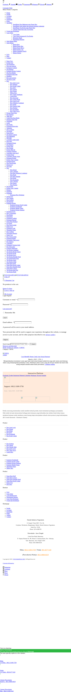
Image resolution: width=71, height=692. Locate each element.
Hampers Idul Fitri (11, 119)
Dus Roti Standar (15, 176)
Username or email (10, 300)
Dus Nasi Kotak (11, 163)
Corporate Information (8, 563)
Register (6, 339)
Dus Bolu (9, 131)
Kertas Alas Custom (12, 188)
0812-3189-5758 (30, 550)
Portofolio (9, 19)
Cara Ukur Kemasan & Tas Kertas (23, 36)
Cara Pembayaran (11, 495)
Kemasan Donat (11, 143)
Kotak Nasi (9, 63)
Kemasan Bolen (11, 238)
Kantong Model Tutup (16, 208)
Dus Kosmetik (14, 180)
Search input (6, 344)
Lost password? (7, 309)
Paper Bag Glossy (11, 268)
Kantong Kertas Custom (13, 71)
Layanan (9, 16)
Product (8, 18)
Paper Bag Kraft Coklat (13, 265)
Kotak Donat (10, 155)
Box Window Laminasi (17, 103)
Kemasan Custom (11, 68)
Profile (8, 14)
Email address (8, 322)
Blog (7, 56)
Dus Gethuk (10, 200)
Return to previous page (10, 346)
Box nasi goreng (11, 78)
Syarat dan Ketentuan (12, 31)
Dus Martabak (10, 136)
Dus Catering (14, 171)
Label (8, 123)
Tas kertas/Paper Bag (12, 258)
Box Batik (9, 124)
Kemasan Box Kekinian (17, 195)
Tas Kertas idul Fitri (12, 270)
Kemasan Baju (10, 161)
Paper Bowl (9, 133)
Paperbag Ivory (10, 211)
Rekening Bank (17, 38)
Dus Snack (13, 183)
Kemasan (9, 193)
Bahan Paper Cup (18, 49)
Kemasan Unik (10, 228)
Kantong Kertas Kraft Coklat (18, 205)
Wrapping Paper (11, 230)
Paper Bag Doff (11, 263)
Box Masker (13, 84)
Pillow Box (13, 93)
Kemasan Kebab (11, 158)
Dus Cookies (10, 129)
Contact (8, 58)
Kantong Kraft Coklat (12, 461)
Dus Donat (13, 170)
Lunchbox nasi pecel (12, 153)
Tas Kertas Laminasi (12, 250)
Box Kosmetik (14, 109)
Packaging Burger (11, 233)
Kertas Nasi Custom (12, 160)
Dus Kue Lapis (10, 79)
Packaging (9, 216)
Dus (7, 168)
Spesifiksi (9, 23)
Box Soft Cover (14, 83)
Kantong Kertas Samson (17, 210)
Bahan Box (16, 44)
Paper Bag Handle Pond (13, 267)
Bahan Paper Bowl (18, 48)
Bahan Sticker (17, 53)
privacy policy (50, 335)
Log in (5, 317)
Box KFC (13, 88)
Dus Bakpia (9, 69)
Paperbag (9, 191)
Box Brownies (10, 247)
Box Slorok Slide (15, 106)
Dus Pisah (13, 175)
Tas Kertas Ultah (11, 262)
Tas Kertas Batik (11, 272)
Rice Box (9, 141)
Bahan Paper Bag (18, 46)
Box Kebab (9, 148)
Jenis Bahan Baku (11, 41)
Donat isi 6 (9, 196)
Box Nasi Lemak (11, 237)
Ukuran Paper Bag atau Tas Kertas (23, 29)
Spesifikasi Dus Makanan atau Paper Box (25, 24)
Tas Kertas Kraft (11, 253)
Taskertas (9, 128)
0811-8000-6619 (43, 555)
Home (8, 13)
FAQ (7, 54)
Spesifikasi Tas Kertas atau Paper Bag (24, 28)
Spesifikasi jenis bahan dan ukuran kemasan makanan (28, 26)
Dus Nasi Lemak (11, 225)
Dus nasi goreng (11, 66)
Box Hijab (13, 104)
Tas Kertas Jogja (11, 260)
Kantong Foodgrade (16, 206)
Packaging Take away (12, 240)
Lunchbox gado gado (12, 140)
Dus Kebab (9, 186)
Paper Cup (9, 235)
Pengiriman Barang (18, 39)
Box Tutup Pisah (15, 99)
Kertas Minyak (10, 150)
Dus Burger (9, 201)
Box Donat (13, 91)
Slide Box (9, 116)
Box (7, 81)
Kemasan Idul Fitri (11, 74)
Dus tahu (9, 166)
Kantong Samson (11, 151)
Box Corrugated (11, 213)
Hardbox (9, 76)
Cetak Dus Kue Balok (12, 118)
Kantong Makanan (11, 248)
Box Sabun (13, 89)
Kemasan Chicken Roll (13, 245)
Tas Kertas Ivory (11, 255)
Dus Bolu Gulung (11, 135)
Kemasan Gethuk (11, 218)
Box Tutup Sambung (16, 94)
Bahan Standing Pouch (19, 51)
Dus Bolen (9, 215)
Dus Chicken (14, 181)
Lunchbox (9, 243)
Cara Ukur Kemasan (12, 499)
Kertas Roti (9, 146)
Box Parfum (13, 108)
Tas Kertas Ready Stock (13, 252)
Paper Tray (9, 61)
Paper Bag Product (11, 221)
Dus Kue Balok (11, 73)
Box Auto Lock (14, 101)
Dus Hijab (13, 178)
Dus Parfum (13, 185)
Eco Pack (9, 223)
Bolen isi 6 (9, 227)
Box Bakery (10, 242)
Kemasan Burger (11, 220)
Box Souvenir (14, 98)
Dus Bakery (9, 145)
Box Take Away (15, 111)
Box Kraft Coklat (15, 86)
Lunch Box (13, 96)
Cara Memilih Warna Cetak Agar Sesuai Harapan (35, 356)
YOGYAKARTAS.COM (19, 559)
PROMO (9, 138)
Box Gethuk (10, 232)
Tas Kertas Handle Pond (13, 257)
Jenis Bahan (9, 43)
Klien (8, 21)
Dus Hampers (10, 64)
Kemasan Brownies (12, 126)
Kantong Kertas (11, 203)
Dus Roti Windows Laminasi (18, 173)
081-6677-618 (46, 550)
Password (6, 304)
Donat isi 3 (9, 165)
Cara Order (9, 33)
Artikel (5, 355)
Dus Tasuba (9, 198)
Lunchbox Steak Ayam (13, 156)
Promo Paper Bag (11, 113)
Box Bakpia (9, 114)
